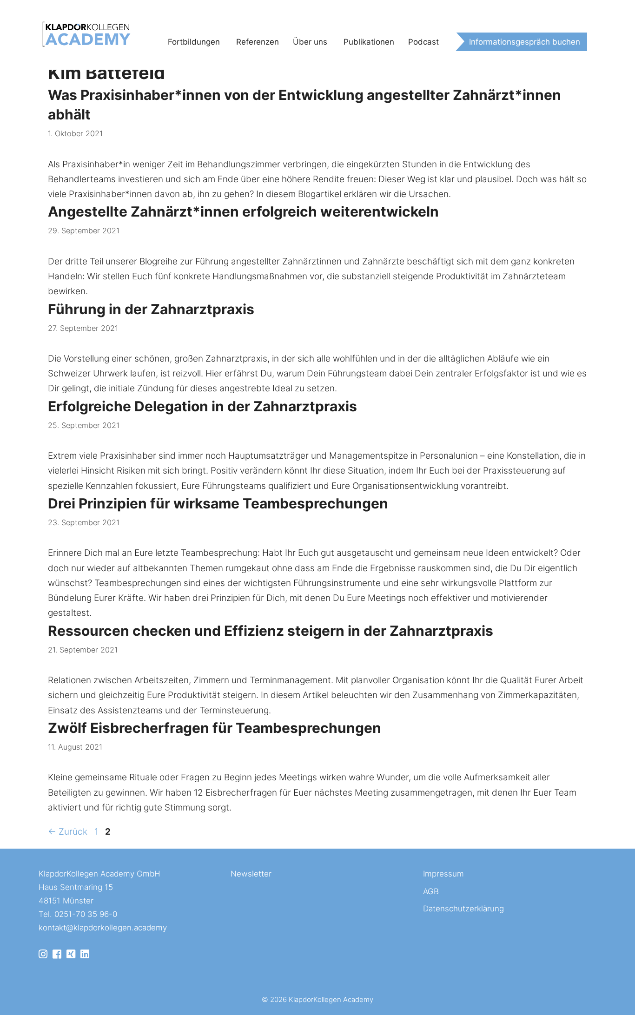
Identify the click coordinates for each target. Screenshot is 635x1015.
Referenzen (257, 41)
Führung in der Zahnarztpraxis (151, 309)
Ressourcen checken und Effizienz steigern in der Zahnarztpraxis (270, 630)
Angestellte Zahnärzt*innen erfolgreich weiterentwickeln (243, 211)
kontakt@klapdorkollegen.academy (103, 927)
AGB (431, 891)
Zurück (67, 831)
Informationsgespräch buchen (524, 41)
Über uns (310, 41)
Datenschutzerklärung (463, 908)
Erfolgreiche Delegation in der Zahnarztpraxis (202, 406)
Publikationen (369, 41)
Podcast (423, 41)
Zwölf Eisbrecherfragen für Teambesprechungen (214, 727)
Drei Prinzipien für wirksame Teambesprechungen (218, 503)
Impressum (443, 873)
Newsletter (251, 873)
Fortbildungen (194, 41)
